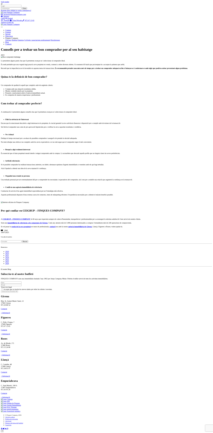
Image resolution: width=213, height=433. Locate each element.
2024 (7, 257)
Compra (8, 30)
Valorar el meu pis (7, 22)
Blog (7, 42)
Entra (24, 8)
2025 (7, 261)
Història (14, 40)
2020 (7, 251)
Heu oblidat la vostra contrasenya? (19, 10)
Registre (4, 10)
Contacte (8, 44)
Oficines (8, 40)
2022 (7, 259)
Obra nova (9, 36)
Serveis (7, 34)
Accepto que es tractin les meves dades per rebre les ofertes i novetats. (27, 289)
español (10, 18)
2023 (7, 253)
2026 (7, 263)
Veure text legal (6, 287)
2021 (7, 255)
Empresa (21, 40)
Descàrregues (55, 40)
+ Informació (5, 313)
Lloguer (8, 32)
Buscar (25, 241)
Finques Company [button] (11, 38)
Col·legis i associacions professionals (37, 40)
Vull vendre (5, 2)
